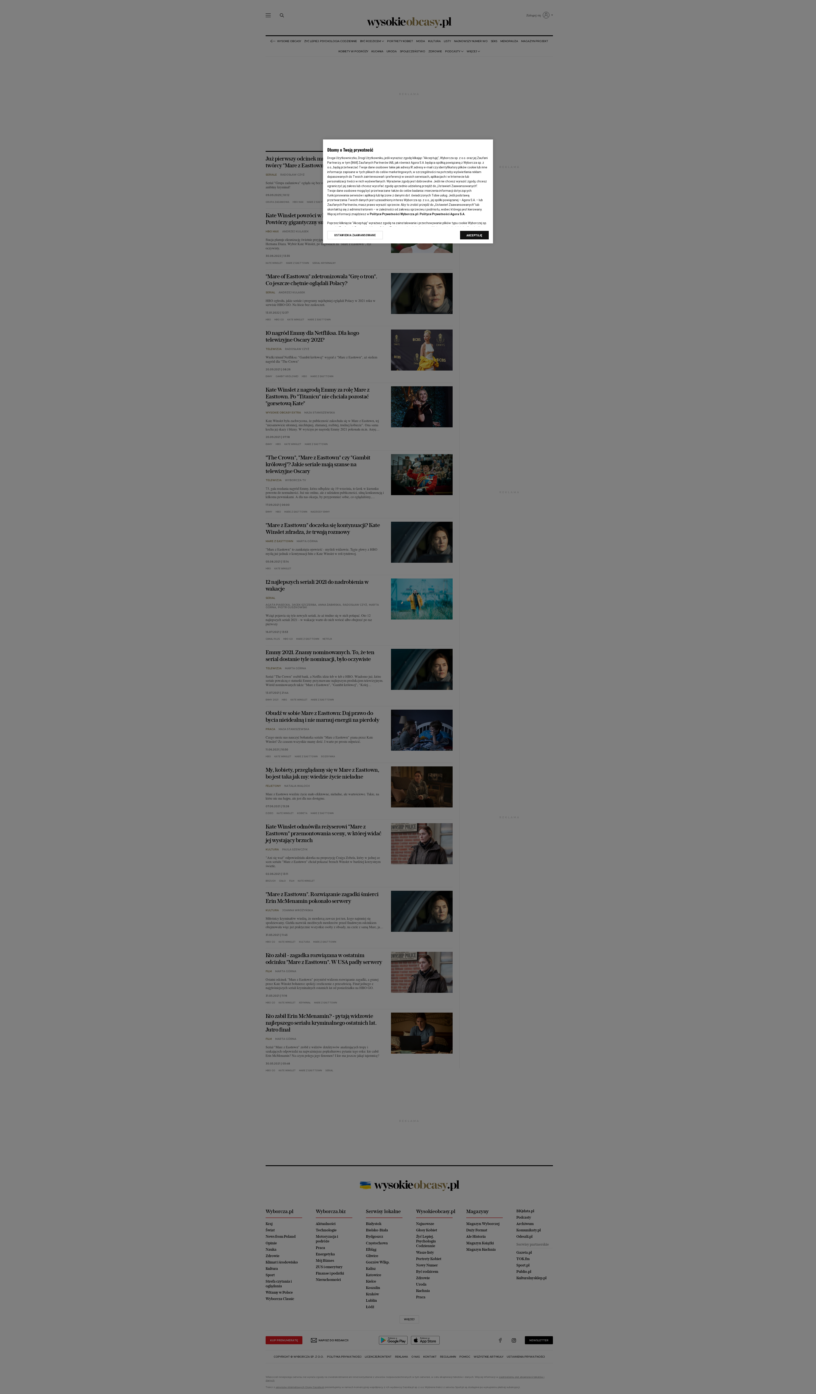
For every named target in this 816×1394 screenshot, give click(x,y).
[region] (408, 191)
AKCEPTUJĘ (474, 235)
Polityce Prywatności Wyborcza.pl (394, 214)
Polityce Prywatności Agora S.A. (442, 214)
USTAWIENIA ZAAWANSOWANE (355, 235)
